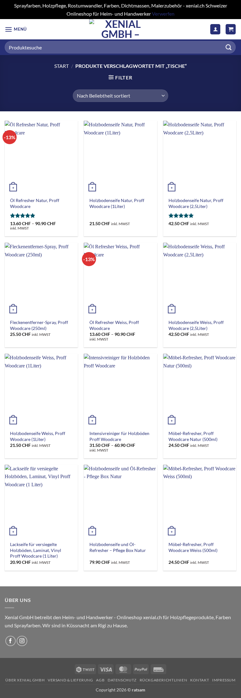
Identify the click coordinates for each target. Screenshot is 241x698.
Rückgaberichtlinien (163, 680)
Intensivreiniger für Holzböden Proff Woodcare (119, 436)
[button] (16, 29)
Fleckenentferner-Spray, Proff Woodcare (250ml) (39, 325)
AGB (100, 680)
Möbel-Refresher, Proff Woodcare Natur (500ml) (193, 436)
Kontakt (199, 680)
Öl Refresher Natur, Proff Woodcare (34, 203)
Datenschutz (122, 680)
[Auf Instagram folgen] (22, 641)
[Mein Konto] (215, 29)
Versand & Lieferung (70, 680)
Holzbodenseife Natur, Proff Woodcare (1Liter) (116, 203)
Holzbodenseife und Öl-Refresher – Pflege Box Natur (117, 547)
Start (61, 66)
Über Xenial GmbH (25, 680)
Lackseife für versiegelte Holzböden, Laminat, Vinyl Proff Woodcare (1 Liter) (35, 550)
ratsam (138, 689)
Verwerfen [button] (163, 14)
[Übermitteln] (228, 47)
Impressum (224, 680)
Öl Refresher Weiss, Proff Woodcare (114, 325)
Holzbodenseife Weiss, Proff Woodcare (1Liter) (37, 436)
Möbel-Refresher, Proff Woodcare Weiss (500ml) (193, 547)
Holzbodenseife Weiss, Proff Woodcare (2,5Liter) (196, 325)
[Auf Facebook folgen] (10, 641)
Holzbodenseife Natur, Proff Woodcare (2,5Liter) (196, 203)
